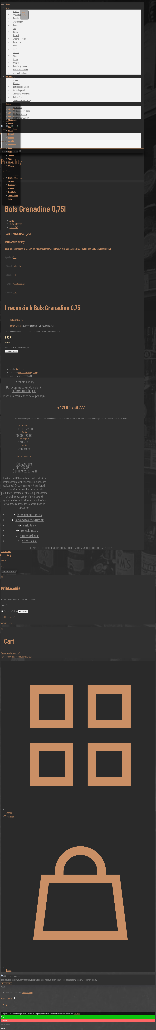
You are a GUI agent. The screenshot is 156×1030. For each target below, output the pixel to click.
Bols (14, 257)
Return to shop (27, 992)
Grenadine (23, 368)
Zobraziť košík (26, 656)
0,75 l (15, 274)
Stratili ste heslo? (8, 616)
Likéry (35, 372)
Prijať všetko (6, 983)
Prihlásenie (23, 611)
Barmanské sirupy (25, 372)
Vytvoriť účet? (6, 622)
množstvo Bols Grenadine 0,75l (17, 347)
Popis (12, 220)
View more (77, 1014)
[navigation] (78, 642)
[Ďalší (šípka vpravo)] (4, 1028)
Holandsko (17, 266)
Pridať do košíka (11, 351)
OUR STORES (6, 551)
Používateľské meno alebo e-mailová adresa (19, 599)
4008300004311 (19, 283)
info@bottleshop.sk (24, 390)
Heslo (4, 605)
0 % (15, 292)
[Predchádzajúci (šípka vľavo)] (2, 1028)
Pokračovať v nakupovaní (11, 656)
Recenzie (14, 227)
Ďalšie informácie (17, 223)
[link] (20, 151)
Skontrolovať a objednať (10, 653)
